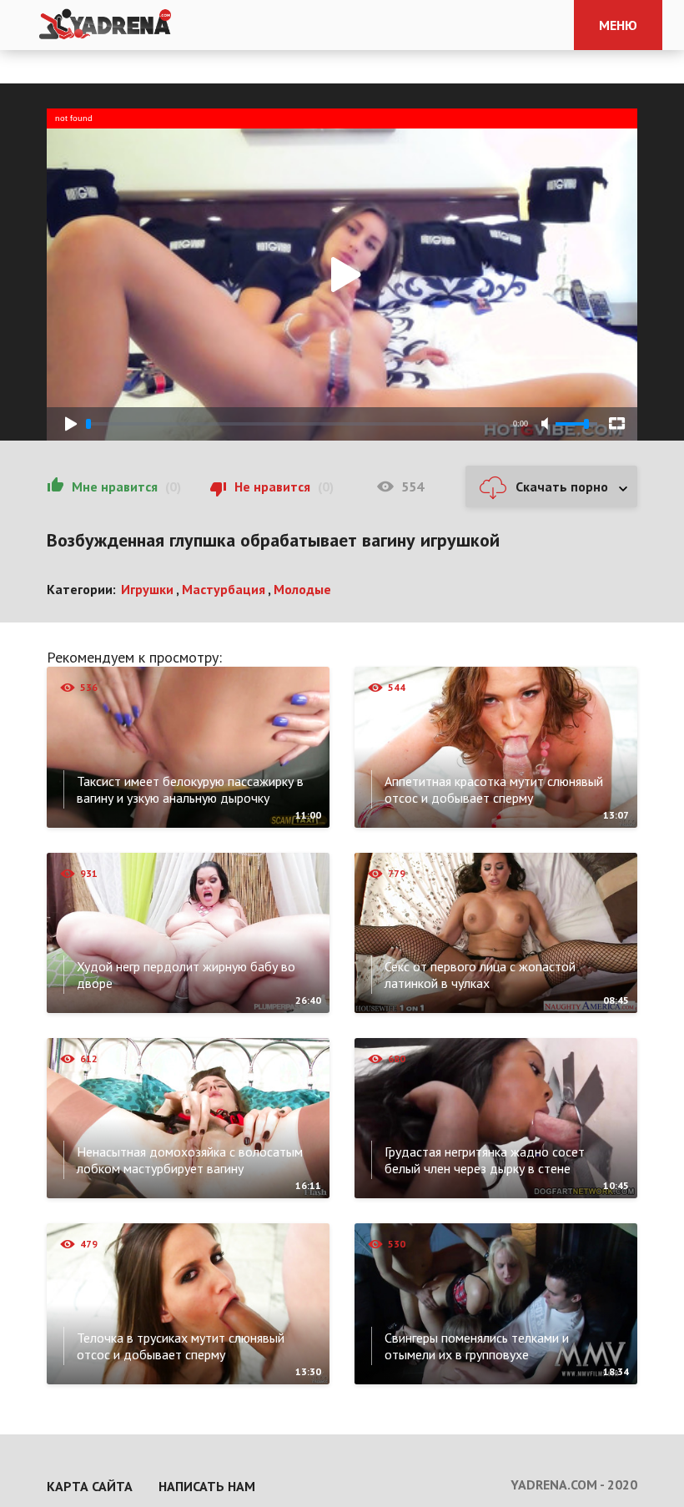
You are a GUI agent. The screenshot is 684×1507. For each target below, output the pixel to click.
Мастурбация (223, 589)
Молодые (302, 589)
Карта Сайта (90, 1486)
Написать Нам (206, 1486)
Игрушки (147, 589)
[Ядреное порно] (105, 25)
